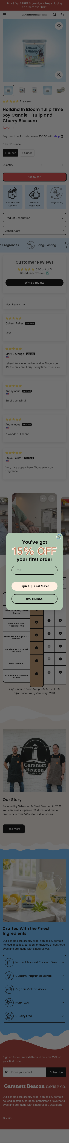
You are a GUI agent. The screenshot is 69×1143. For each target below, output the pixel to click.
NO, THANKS (34, 599)
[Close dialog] (59, 537)
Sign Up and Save (34, 586)
